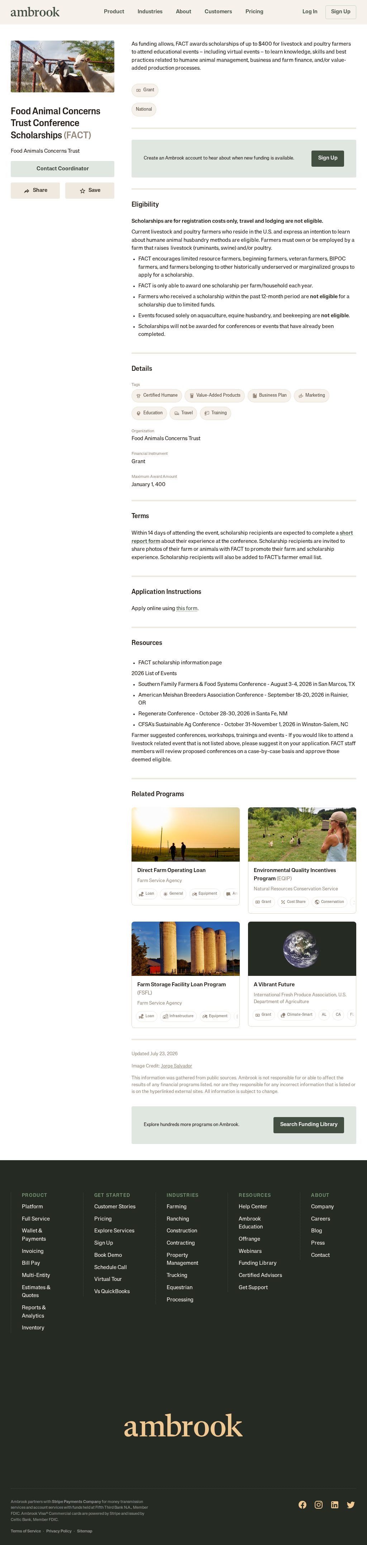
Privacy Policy (59, 1532)
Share (40, 190)
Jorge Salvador (176, 1066)
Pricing (254, 12)
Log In (310, 12)
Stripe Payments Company (76, 1502)
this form (186, 609)
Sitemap (84, 1532)
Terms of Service (26, 1532)
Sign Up (341, 12)
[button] (114, 12)
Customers (218, 12)
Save (94, 190)
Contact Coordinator (63, 169)
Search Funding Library (309, 1124)
